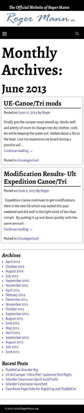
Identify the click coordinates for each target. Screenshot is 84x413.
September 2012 (17, 337)
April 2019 (13, 262)
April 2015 (13, 290)
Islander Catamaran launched (26, 384)
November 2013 (17, 304)
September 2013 (17, 314)
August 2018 (14, 271)
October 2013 (15, 309)
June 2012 (12, 352)
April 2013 (13, 333)
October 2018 (15, 266)
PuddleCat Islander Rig (22, 370)
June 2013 (12, 323)
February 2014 (15, 295)
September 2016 (17, 281)
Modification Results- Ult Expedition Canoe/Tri (40, 177)
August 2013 (14, 318)
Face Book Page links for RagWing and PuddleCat (41, 389)
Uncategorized (28, 160)
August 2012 (14, 342)
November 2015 (17, 285)
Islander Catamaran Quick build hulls (32, 379)
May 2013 (12, 328)
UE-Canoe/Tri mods (32, 103)
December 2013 (17, 299)
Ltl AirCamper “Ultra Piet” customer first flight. (39, 375)
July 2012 (12, 347)
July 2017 (12, 276)
